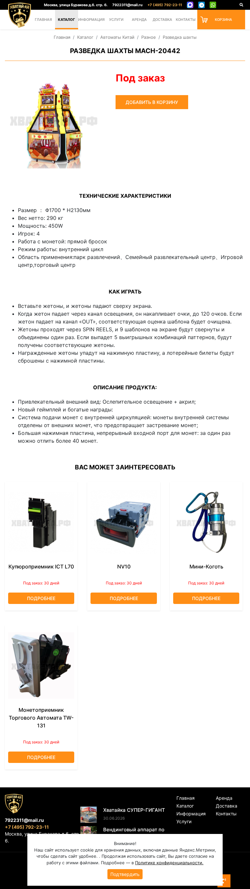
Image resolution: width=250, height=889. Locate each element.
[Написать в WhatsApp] (213, 5)
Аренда (139, 19)
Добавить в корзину (152, 102)
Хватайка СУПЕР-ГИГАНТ (134, 810)
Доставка (162, 19)
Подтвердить (125, 874)
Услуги (116, 19)
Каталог (66, 19)
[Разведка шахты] (54, 119)
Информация (91, 19)
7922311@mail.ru (127, 5)
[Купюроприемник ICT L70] (41, 522)
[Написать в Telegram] (201, 5)
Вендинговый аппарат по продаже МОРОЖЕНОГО (133, 833)
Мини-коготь (206, 566)
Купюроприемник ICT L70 (41, 566)
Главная (43, 19)
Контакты (186, 19)
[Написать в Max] (190, 5)
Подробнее (41, 598)
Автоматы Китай (117, 37)
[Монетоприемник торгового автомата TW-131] (41, 665)
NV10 (124, 566)
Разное (148, 37)
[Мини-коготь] (206, 522)
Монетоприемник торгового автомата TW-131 (41, 718)
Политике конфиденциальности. (169, 862)
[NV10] (123, 522)
